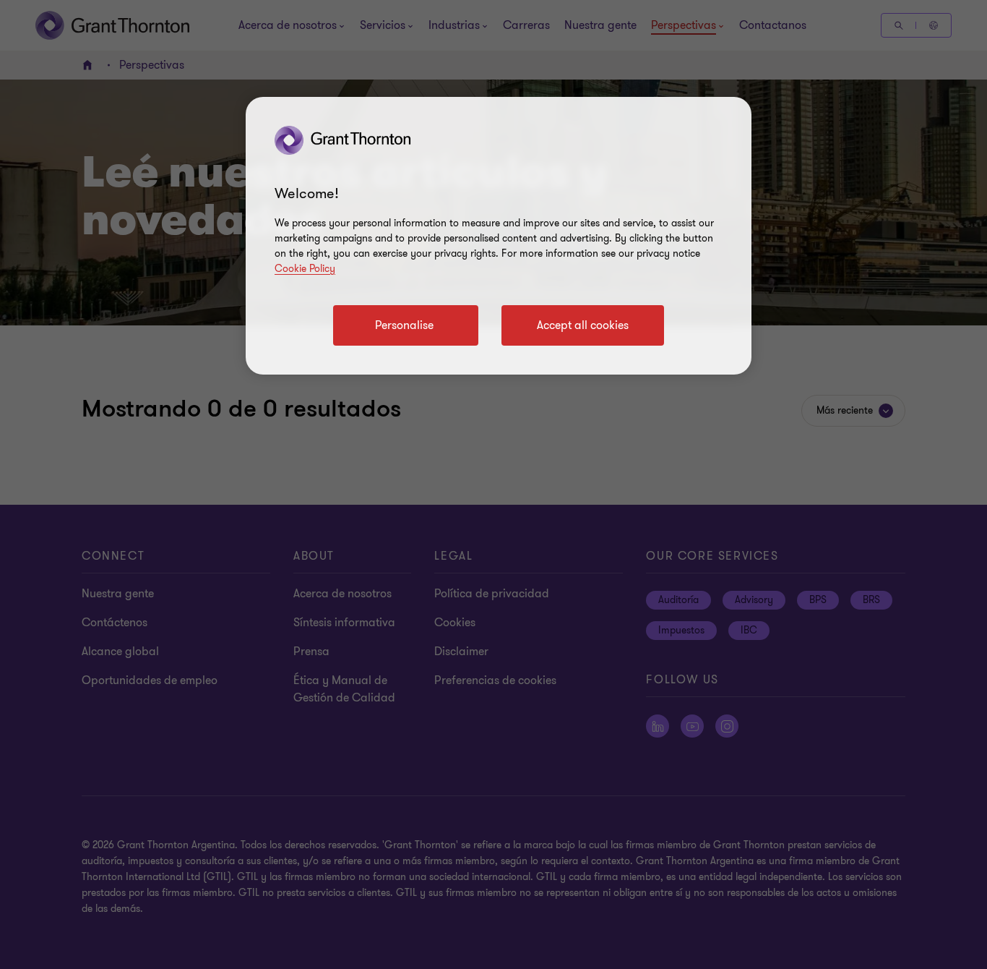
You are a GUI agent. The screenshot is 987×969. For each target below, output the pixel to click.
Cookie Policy (305, 269)
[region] (498, 236)
